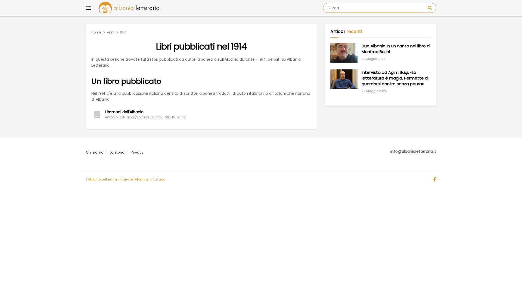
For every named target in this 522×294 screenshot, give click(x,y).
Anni (110, 32)
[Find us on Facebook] (434, 179)
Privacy (137, 152)
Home (96, 32)
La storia (117, 152)
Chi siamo (95, 152)
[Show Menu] (88, 8)
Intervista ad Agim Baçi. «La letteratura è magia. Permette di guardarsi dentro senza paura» (395, 78)
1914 (123, 32)
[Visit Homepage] (128, 8)
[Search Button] (430, 8)
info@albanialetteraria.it (413, 151)
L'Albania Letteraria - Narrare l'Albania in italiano (125, 179)
